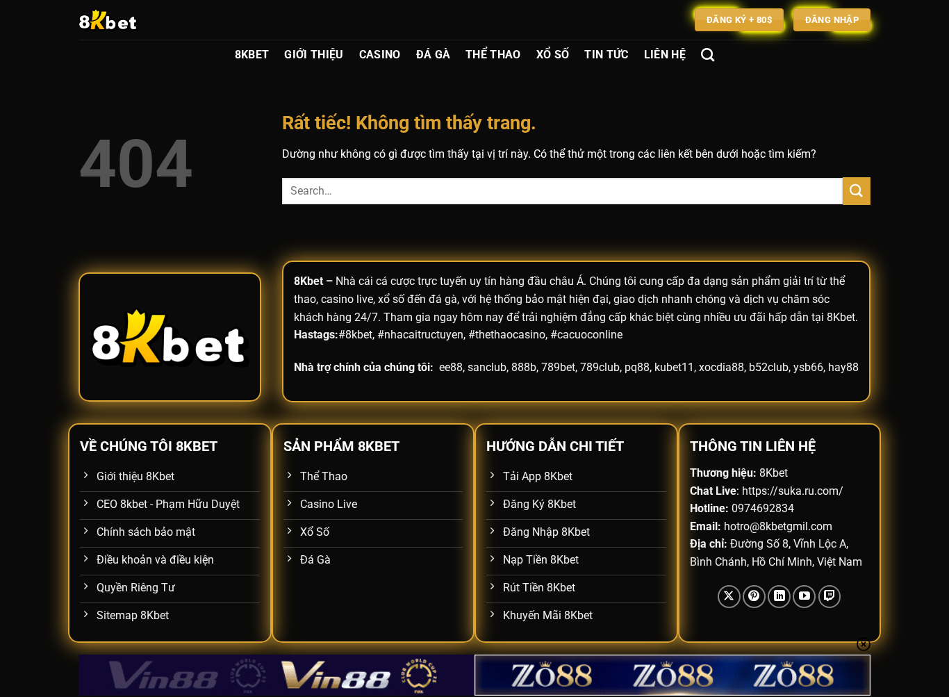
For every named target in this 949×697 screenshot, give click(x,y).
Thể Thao (493, 54)
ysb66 (808, 367)
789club (600, 367)
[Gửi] (856, 190)
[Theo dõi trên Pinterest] (754, 596)
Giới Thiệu (313, 54)
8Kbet (252, 54)
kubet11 (674, 367)
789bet (558, 367)
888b (523, 367)
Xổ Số (553, 54)
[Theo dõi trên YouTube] (804, 596)
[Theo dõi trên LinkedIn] (779, 596)
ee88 (451, 367)
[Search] (707, 54)
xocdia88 (721, 367)
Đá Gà (433, 54)
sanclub (487, 367)
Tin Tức (606, 54)
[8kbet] (148, 20)
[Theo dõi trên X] (729, 596)
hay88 (843, 367)
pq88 (637, 367)
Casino (380, 54)
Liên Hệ (665, 54)
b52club (769, 367)
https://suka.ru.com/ (792, 491)
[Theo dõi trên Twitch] (829, 596)
